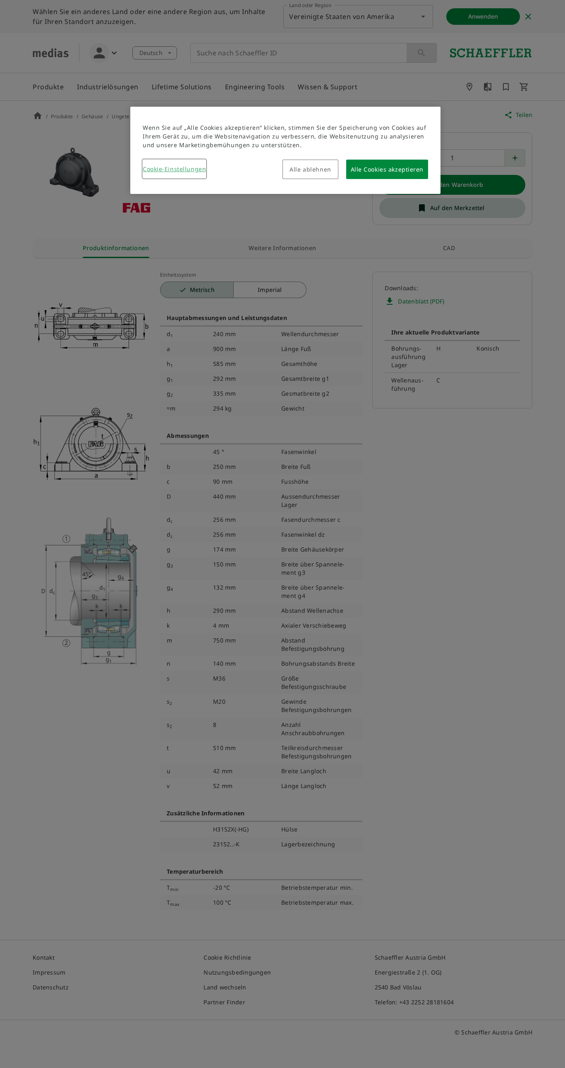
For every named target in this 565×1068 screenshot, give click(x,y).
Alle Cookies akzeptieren (387, 169)
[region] (285, 150)
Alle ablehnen (310, 169)
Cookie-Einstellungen (174, 169)
